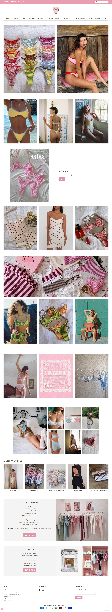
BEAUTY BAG (66, 19)
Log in (77, 2)
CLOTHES (40, 19)
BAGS (90, 19)
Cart (92, 2)
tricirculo (55, 605)
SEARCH (5, 589)
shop (61, 179)
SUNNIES (97, 19)
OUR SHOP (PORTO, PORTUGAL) (11, 594)
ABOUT (5, 598)
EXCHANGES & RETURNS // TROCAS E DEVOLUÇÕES (16, 592)
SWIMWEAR (15, 19)
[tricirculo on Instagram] (43, 590)
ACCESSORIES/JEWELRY (78, 19)
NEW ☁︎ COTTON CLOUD (28, 19)
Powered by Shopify (63, 605)
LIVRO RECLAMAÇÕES (9, 600)
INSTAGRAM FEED (8, 596)
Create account (84, 2)
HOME (7, 19)
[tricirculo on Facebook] (40, 590)
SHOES (105, 19)
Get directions (30, 535)
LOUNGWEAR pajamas (54, 19)
